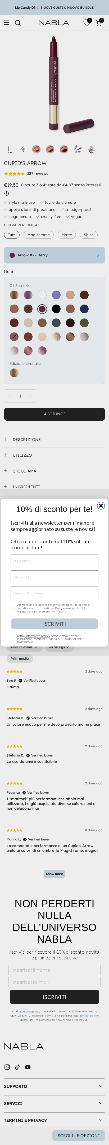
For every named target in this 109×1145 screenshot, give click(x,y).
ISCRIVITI (54, 623)
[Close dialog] (101, 505)
